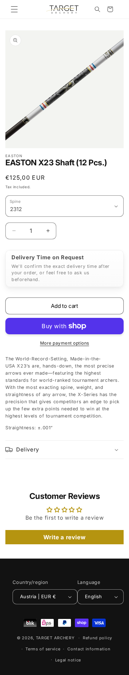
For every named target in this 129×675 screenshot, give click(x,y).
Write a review (64, 537)
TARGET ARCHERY (55, 637)
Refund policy (97, 637)
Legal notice (68, 660)
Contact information (88, 648)
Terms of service (42, 648)
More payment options (64, 343)
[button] (14, 9)
